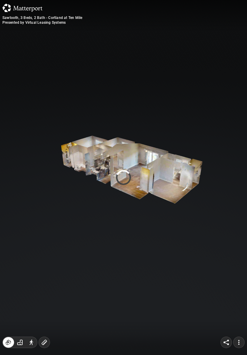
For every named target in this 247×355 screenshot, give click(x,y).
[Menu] (239, 342)
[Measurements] (44, 342)
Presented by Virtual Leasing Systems (34, 22)
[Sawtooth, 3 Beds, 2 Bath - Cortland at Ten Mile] (123, 177)
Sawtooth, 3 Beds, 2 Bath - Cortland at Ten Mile (42, 18)
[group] (19, 342)
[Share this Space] (226, 342)
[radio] (8, 342)
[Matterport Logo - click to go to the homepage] (22, 7)
